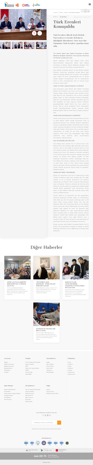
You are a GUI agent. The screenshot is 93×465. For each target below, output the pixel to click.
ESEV (26, 366)
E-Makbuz (70, 368)
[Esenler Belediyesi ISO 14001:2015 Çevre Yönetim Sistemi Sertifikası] (32, 443)
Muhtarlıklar (7, 391)
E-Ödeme (70, 364)
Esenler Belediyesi (9, 4)
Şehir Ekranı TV (26, 5)
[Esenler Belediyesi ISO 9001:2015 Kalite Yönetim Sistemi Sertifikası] (26, 443)
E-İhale (69, 366)
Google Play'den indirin (46, 450)
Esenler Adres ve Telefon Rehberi (12, 393)
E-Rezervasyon (71, 374)
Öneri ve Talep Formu (17, 5)
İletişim (48, 389)
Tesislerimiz (49, 370)
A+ (85, 12)
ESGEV (27, 370)
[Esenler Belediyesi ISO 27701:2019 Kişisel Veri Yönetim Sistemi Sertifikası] (43, 443)
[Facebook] (43, 416)
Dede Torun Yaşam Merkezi (32, 368)
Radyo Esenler (36, 5)
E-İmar (69, 362)
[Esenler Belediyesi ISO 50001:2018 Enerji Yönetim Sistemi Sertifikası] (61, 443)
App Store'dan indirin (32, 450)
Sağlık (48, 362)
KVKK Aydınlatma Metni (52, 393)
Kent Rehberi (7, 397)
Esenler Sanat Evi (29, 393)
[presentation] (6, 45)
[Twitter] (45, 416)
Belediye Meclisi (8, 368)
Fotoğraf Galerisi (8, 395)
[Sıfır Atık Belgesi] (67, 443)
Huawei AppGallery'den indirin (61, 450)
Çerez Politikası (58, 428)
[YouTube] (50, 416)
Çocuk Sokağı (28, 372)
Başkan (6, 362)
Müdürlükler (7, 370)
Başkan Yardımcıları (9, 364)
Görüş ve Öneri (50, 391)
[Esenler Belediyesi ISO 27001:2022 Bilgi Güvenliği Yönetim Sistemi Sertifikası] (37, 443)
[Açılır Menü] (90, 4)
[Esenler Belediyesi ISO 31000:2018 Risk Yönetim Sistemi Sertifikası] (49, 443)
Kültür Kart (28, 399)
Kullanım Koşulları (50, 428)
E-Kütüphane (71, 372)
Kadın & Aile (49, 368)
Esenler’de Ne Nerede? (9, 389)
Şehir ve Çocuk (29, 397)
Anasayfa (55, 12)
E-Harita (70, 370)
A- (82, 11)
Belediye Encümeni (9, 366)
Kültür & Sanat (50, 366)
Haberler (61, 12)
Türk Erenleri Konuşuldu (74, 12)
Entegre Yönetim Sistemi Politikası (39, 428)
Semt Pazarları (8, 399)
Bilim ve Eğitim (50, 364)
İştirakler (6, 372)
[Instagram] (47, 416)
